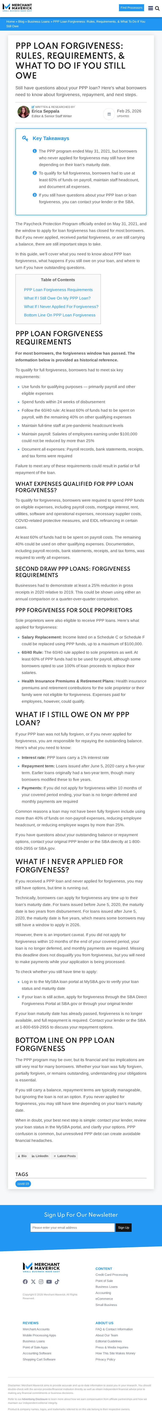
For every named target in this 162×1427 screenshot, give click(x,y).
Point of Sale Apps (35, 1347)
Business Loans (39, 21)
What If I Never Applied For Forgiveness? (61, 306)
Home (10, 21)
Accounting (103, 1293)
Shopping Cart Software (39, 1359)
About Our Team (107, 1335)
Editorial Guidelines (109, 1341)
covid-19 (23, 1183)
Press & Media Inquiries (112, 1347)
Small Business (106, 1305)
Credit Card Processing (112, 1274)
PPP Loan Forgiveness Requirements (58, 289)
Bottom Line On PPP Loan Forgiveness (60, 315)
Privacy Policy (105, 1359)
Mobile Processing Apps (39, 1335)
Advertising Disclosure (35, 1399)
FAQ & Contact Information (114, 1329)
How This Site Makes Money (115, 1353)
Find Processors (131, 7)
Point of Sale (104, 1281)
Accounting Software (37, 1353)
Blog (21, 21)
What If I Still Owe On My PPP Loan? (57, 298)
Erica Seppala (45, 111)
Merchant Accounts (36, 1329)
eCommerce (104, 1298)
